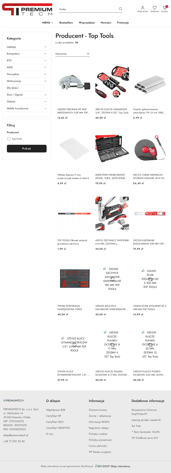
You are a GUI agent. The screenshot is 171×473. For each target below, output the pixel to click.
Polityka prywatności (100, 440)
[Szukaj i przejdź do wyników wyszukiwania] (120, 9)
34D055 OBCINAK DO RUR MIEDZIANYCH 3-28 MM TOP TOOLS (72, 111)
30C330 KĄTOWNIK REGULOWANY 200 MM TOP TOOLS (148, 242)
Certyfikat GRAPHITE (58, 428)
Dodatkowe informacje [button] (148, 400)
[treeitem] (27, 47)
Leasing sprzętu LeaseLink (146, 420)
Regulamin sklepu (99, 428)
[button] (48, 23)
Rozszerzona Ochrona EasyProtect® (144, 412)
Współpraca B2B (55, 410)
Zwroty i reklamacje (100, 416)
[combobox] (72, 54)
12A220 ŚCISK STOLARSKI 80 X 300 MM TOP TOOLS (149, 307)
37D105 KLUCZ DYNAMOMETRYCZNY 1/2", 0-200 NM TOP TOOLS (73, 373)
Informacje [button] (96, 400)
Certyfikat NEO (54, 422)
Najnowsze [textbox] (60, 53)
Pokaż (26, 148)
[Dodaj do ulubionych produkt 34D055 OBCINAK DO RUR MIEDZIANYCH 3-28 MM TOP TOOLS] (87, 63)
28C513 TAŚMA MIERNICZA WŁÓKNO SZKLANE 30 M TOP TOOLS (149, 176)
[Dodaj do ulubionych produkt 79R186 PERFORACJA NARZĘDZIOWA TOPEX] (87, 260)
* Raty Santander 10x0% (146, 432)
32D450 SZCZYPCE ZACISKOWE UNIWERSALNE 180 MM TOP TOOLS (110, 307)
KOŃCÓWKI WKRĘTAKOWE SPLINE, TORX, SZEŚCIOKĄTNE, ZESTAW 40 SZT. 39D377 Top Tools (112, 176)
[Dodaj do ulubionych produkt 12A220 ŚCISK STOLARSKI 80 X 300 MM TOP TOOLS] (163, 260)
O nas (49, 434)
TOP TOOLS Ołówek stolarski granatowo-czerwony (72, 242)
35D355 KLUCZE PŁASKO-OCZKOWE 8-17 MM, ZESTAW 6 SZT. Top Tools (112, 373)
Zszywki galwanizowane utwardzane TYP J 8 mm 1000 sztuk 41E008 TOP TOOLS (148, 111)
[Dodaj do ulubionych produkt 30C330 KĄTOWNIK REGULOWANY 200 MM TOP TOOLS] (163, 194)
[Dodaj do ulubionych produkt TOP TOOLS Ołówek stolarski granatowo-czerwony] (87, 194)
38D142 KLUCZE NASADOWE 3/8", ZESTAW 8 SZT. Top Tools (112, 111)
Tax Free (136, 426)
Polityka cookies (98, 434)
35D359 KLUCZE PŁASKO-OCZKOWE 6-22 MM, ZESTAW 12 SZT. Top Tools (149, 373)
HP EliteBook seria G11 (145, 438)
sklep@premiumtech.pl (15, 435)
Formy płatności (98, 446)
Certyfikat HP (53, 416)
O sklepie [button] (53, 400)
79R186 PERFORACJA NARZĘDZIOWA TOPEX (69, 307)
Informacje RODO (99, 422)
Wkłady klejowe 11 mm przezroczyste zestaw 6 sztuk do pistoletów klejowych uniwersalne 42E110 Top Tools (73, 176)
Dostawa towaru (98, 410)
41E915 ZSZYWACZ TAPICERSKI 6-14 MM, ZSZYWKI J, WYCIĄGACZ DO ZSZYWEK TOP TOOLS (112, 242)
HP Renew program (100, 452)
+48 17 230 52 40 (14, 441)
